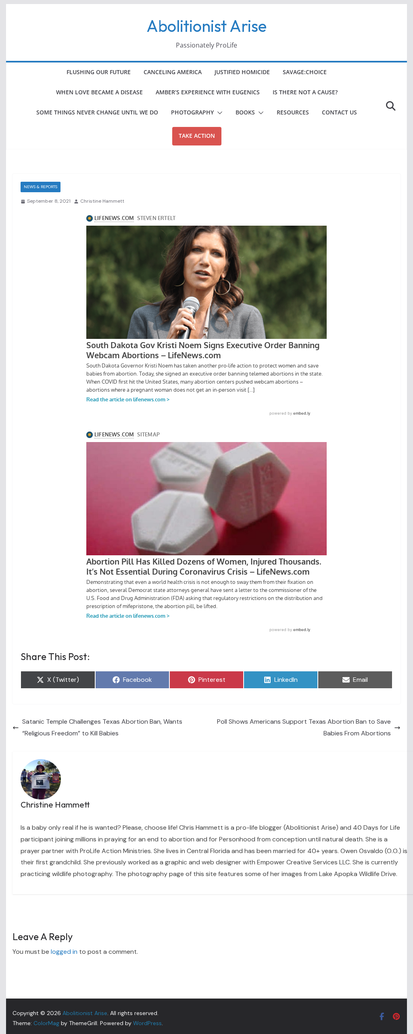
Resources (293, 112)
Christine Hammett (102, 201)
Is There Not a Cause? (305, 92)
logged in (64, 951)
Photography (192, 112)
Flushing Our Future (99, 72)
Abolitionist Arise (206, 26)
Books (245, 112)
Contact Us (339, 112)
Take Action (197, 135)
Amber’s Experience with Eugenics (208, 92)
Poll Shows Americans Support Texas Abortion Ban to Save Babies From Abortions (304, 727)
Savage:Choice (305, 72)
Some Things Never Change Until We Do (97, 112)
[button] (218, 113)
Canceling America (173, 72)
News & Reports (40, 186)
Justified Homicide (242, 72)
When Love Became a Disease (99, 92)
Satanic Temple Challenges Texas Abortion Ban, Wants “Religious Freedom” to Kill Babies (102, 727)
